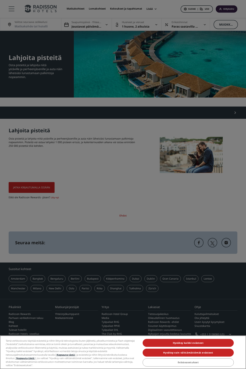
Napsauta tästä (65, 354)
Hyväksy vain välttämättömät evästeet (188, 352)
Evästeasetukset (188, 362)
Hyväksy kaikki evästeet (188, 342)
